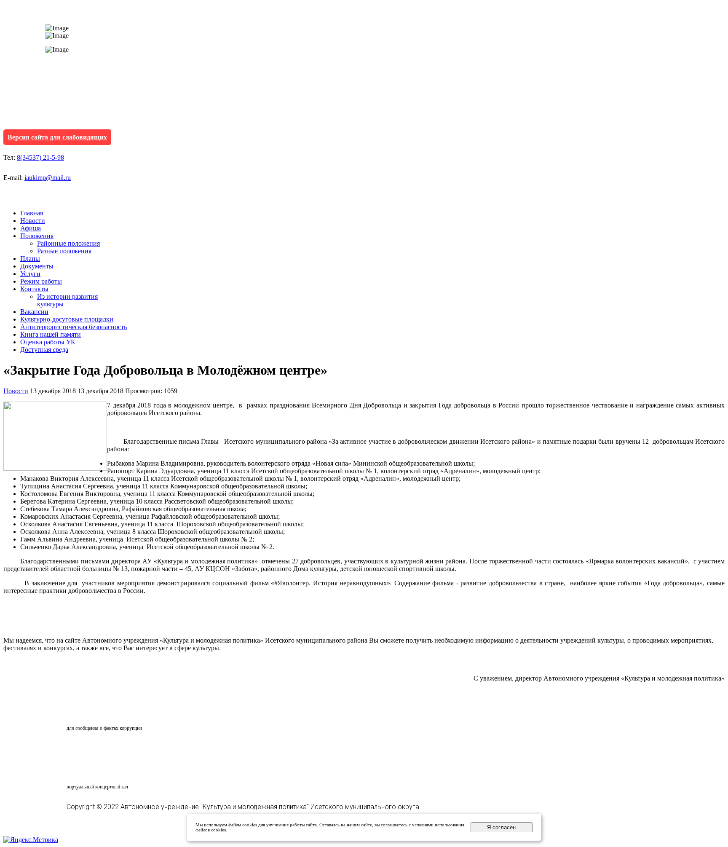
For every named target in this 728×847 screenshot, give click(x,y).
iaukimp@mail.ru (47, 177)
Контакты (34, 288)
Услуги (30, 273)
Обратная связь (104, 712)
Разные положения (64, 251)
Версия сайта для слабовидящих (57, 137)
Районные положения (68, 243)
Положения (37, 235)
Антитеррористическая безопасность (73, 326)
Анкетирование (106, 748)
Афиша (30, 228)
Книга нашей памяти (50, 334)
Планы (30, 258)
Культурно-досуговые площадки (66, 319)
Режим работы (41, 281)
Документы (37, 266)
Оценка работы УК (47, 342)
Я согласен (501, 827)
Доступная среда (44, 349)
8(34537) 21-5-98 (40, 157)
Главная (31, 213)
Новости (32, 220)
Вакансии (34, 311)
